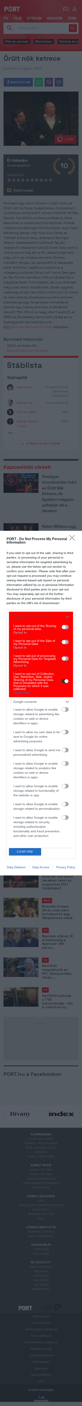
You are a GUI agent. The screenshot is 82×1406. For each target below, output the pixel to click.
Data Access (40, 867)
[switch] (65, 627)
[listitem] (41, 617)
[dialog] (41, 703)
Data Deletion (16, 867)
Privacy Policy (65, 867)
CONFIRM (25, 851)
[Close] (73, 539)
